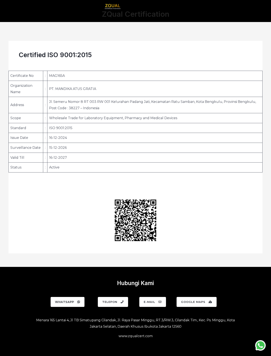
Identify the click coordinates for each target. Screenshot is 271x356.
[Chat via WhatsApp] (260, 345)
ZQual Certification (135, 14)
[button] (67, 302)
